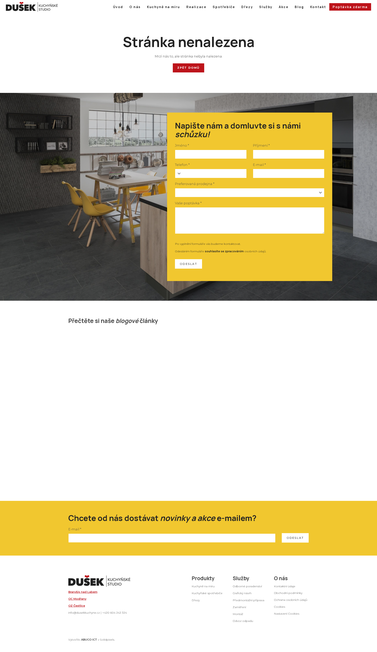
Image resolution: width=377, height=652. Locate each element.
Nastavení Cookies (286, 613)
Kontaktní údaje (284, 586)
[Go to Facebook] (275, 620)
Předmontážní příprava (248, 600)
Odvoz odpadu (243, 621)
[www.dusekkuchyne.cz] (32, 7)
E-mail (259, 165)
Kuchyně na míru (203, 586)
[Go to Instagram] (285, 620)
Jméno (182, 145)
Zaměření (239, 607)
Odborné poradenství (247, 586)
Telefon (182, 165)
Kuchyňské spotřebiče (207, 593)
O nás (281, 578)
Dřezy (196, 600)
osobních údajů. (235, 251)
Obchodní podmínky (288, 593)
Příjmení (261, 145)
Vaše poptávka (188, 203)
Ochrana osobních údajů (290, 599)
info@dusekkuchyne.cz (84, 612)
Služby (241, 578)
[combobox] (249, 192)
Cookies (279, 607)
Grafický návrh (242, 593)
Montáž (238, 614)
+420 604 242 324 (114, 612)
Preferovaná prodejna (194, 184)
